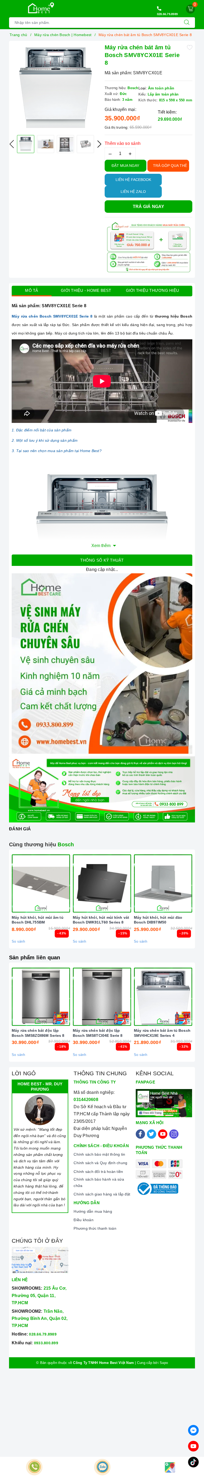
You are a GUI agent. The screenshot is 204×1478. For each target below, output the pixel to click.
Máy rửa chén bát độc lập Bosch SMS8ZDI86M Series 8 (38, 1032)
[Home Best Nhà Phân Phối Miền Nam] (39, 8)
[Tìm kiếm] (186, 22)
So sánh (18, 941)
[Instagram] (173, 1134)
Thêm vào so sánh (123, 143)
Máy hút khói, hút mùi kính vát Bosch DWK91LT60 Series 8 (101, 919)
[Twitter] (151, 1134)
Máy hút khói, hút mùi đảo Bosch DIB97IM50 (158, 919)
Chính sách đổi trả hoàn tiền (98, 1171)
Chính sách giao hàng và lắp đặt (102, 1194)
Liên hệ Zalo (133, 191)
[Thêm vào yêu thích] (189, 47)
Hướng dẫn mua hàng (93, 1211)
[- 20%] (163, 883)
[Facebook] (140, 1134)
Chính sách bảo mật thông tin (99, 1154)
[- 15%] (102, 883)
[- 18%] (41, 996)
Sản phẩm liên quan (34, 957)
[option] (55, 87)
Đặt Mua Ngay (125, 165)
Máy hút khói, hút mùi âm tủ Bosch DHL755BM (37, 919)
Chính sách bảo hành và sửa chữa (99, 1182)
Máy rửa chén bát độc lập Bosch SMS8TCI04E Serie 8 (97, 1032)
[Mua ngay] (16, 883)
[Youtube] (162, 1134)
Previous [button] (12, 144)
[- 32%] (163, 996)
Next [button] (99, 144)
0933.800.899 (46, 1343)
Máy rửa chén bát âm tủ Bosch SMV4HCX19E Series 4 (162, 1032)
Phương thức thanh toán (95, 1228)
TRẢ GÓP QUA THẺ (170, 165)
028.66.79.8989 (167, 14)
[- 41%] (102, 996)
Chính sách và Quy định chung (100, 1163)
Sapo (164, 1363)
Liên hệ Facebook (133, 179)
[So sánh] (66, 883)
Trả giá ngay (148, 206)
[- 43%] (41, 883)
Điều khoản (84, 1220)
